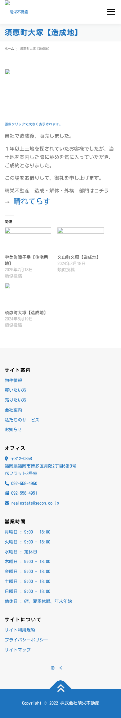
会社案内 (13, 410)
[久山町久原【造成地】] (80, 240)
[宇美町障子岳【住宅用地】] (28, 240)
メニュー (110, 11)
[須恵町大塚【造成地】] (28, 296)
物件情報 (13, 380)
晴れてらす (32, 201)
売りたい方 (15, 400)
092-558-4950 (24, 483)
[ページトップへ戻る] (61, 689)
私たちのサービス (22, 420)
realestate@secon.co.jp (35, 503)
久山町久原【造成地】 (79, 257)
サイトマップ (18, 650)
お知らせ (13, 429)
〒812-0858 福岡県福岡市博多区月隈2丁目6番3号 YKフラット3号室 (40, 466)
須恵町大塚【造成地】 (26, 312)
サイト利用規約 (20, 630)
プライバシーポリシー (26, 640)
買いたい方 (15, 390)
